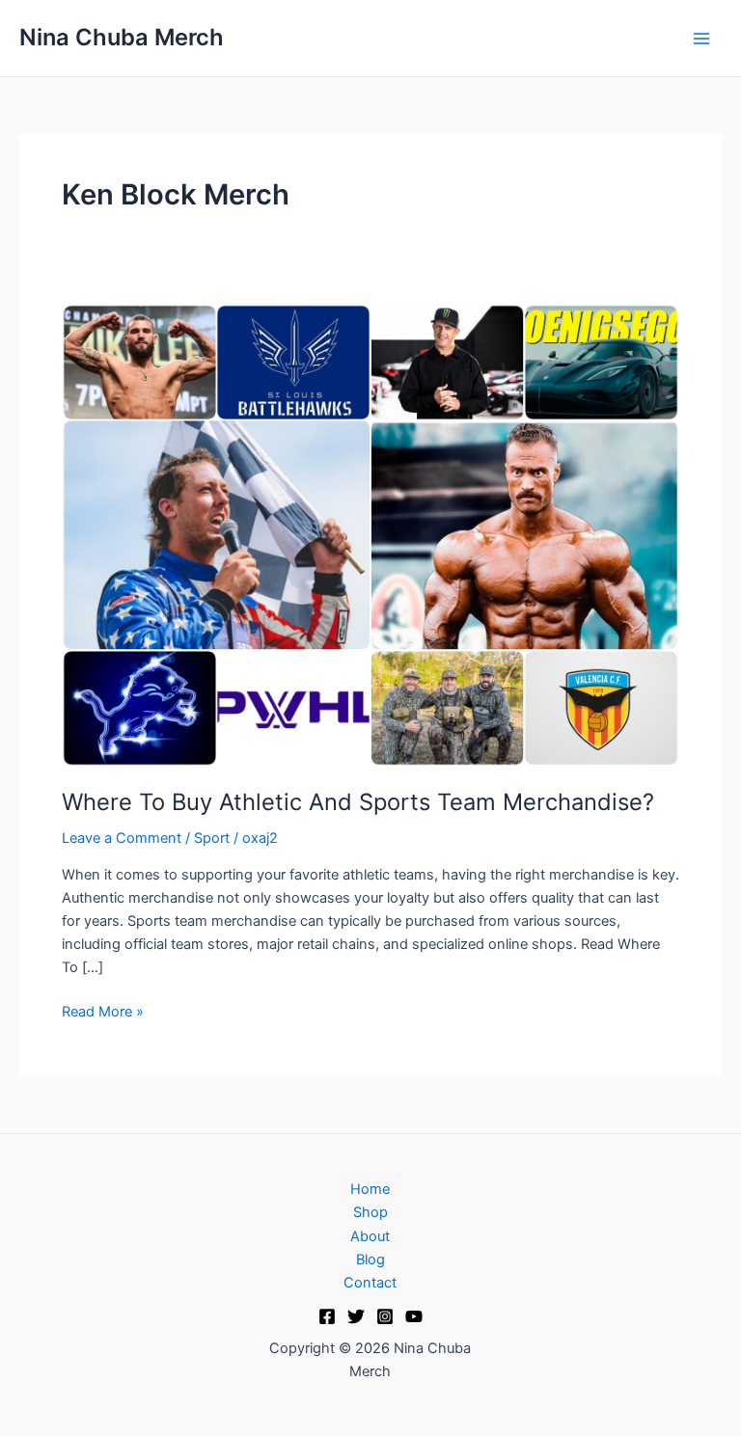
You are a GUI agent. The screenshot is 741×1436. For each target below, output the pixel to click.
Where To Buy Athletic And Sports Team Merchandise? (358, 802)
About (370, 1236)
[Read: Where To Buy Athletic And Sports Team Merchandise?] (370, 534)
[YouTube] (414, 1316)
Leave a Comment (121, 838)
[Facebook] (327, 1316)
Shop (370, 1212)
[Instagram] (385, 1316)
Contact (370, 1282)
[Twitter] (356, 1316)
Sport (212, 838)
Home (370, 1189)
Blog (370, 1259)
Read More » (103, 1010)
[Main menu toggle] (701, 38)
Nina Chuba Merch (121, 37)
